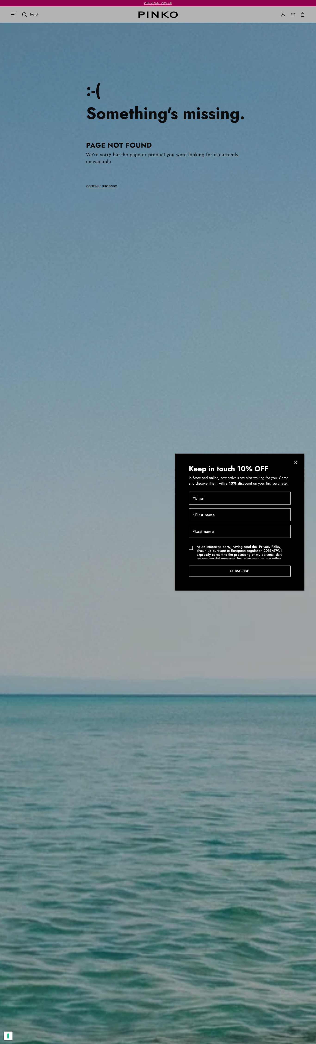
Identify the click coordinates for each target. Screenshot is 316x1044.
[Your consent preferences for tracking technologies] (8, 1036)
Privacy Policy (269, 546)
